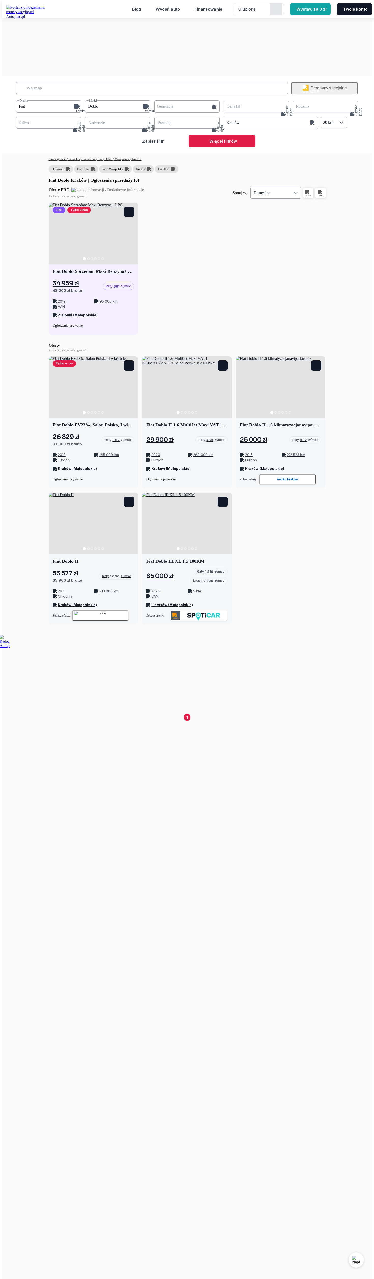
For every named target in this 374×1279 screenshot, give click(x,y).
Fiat (100, 159)
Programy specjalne (329, 88)
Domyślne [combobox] (262, 193)
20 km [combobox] (328, 122)
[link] (118, 286)
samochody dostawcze (82, 159)
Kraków (136, 159)
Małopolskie (122, 159)
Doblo (108, 159)
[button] (48, 106)
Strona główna (58, 159)
